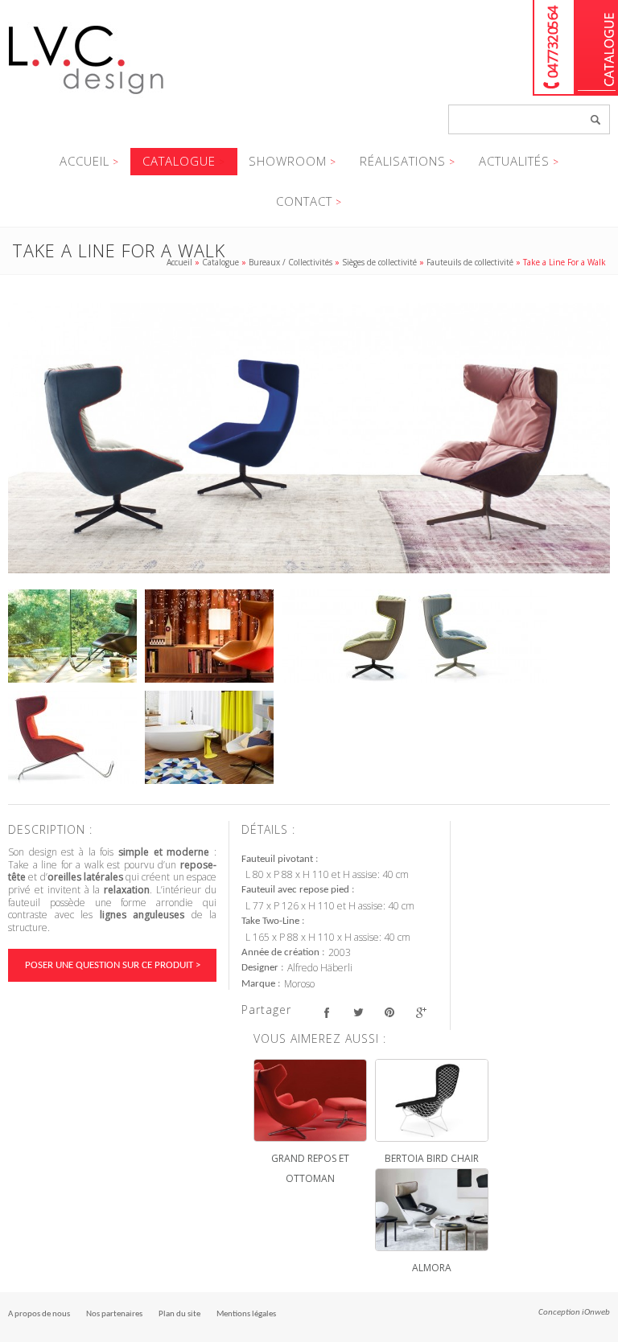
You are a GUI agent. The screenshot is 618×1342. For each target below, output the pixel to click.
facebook (326, 1011)
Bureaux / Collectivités (290, 262)
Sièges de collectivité (379, 262)
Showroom (288, 161)
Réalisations (403, 161)
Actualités (514, 161)
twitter (357, 1011)
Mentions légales (246, 1314)
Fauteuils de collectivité (469, 262)
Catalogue (596, 48)
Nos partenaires (114, 1314)
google (420, 1011)
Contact (304, 201)
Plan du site (179, 1314)
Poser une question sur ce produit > (112, 965)
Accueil (84, 161)
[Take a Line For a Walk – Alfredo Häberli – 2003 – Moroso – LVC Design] (309, 438)
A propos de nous (39, 1314)
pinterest (389, 1011)
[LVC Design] (86, 96)
